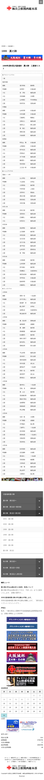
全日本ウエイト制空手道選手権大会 (14, 759)
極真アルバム (32, 761)
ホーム (6, 757)
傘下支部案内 (22, 761)
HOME (4, 46)
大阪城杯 (10, 46)
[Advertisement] (22, 28)
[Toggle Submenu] (39, 501)
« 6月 (3, 718)
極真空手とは (14, 757)
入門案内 (13, 761)
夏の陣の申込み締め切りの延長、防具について (17, 587)
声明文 (3, 608)
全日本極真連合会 (34, 757)
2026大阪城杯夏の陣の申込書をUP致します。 (17, 597)
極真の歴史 (24, 757)
